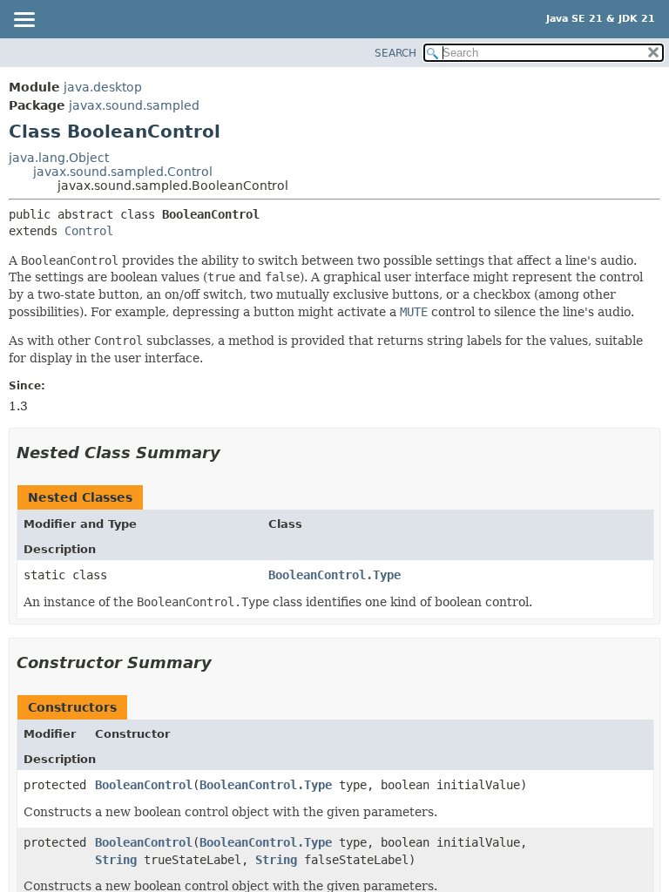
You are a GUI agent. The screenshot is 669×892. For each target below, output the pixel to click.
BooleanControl (144, 785)
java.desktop (103, 87)
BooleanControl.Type (334, 575)
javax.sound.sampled (134, 105)
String (116, 860)
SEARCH (395, 53)
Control (88, 231)
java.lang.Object (59, 158)
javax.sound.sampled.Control (123, 172)
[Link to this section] (233, 452)
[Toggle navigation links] (23, 21)
